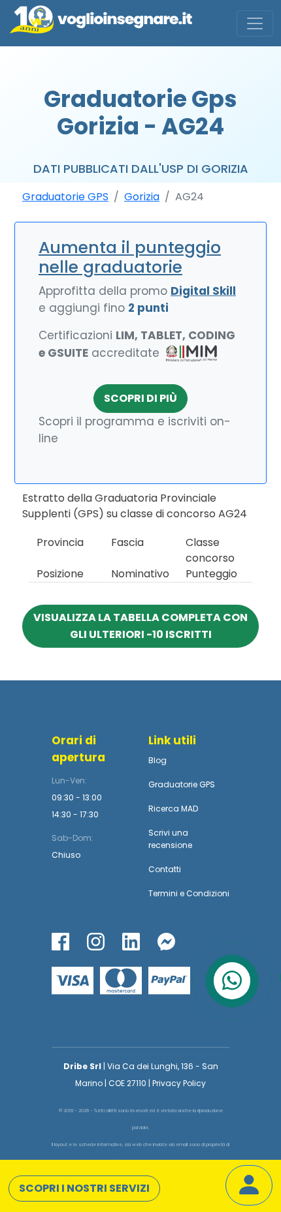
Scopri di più (140, 398)
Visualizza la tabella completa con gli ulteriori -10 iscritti (140, 626)
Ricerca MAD (173, 808)
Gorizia (141, 196)
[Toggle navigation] (255, 23)
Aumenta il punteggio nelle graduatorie (130, 257)
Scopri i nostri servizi (84, 1188)
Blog (157, 760)
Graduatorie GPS (65, 196)
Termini (163, 893)
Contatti (164, 869)
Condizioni (207, 893)
